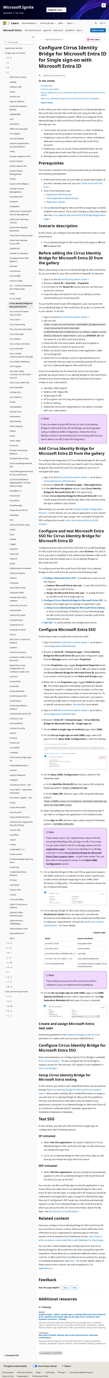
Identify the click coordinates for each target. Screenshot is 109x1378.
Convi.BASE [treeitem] (15, 747)
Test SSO (48, 622)
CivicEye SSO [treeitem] (15, 392)
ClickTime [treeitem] (14, 445)
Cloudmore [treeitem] (14, 500)
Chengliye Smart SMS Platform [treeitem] (19, 260)
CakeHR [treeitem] (13, 82)
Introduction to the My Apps (63, 1211)
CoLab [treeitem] (12, 563)
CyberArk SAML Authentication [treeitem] (16, 914)
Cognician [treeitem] (14, 554)
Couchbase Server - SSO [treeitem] (20, 785)
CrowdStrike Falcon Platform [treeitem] (18, 874)
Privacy (61, 1372)
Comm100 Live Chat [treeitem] (18, 605)
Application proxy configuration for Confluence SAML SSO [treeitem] (19, 668)
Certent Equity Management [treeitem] (16, 172)
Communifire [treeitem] (15, 610)
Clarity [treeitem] (12, 402)
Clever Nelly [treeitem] (15, 440)
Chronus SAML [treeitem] (16, 281)
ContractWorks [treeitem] (16, 723)
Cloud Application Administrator (62, 198)
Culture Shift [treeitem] (15, 889)
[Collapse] (33, 37)
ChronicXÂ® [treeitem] (15, 276)
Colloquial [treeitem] (14, 583)
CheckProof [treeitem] (15, 248)
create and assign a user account (83, 1034)
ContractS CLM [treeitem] (16, 718)
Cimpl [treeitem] (12, 293)
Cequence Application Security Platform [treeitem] (19, 145)
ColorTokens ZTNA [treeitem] (18, 587)
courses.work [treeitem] (15, 812)
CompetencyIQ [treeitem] (16, 620)
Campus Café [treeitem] (15, 87)
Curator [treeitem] (13, 894)
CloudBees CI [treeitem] (15, 491)
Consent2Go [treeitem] (15, 681)
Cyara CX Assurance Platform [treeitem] (18, 906)
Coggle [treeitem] (13, 544)
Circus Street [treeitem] (15, 298)
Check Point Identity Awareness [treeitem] (18, 229)
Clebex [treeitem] (13, 431)
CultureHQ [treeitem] (14, 885)
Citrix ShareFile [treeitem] (16, 387)
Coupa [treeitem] (12, 802)
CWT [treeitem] (12, 119)
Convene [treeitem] (13, 738)
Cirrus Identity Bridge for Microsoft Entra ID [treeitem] (21, 305)
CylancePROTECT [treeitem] (17, 933)
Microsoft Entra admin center (72, 279)
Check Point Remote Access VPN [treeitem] (18, 242)
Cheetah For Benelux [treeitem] (19, 253)
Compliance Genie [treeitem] (18, 629)
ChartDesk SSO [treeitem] (16, 196)
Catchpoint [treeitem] (14, 124)
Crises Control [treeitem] (16, 854)
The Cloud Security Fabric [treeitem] (21, 329)
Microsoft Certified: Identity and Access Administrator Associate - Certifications (69, 1336)
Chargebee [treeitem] (14, 206)
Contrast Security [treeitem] (17, 728)
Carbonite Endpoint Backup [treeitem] (18, 108)
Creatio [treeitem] (13, 844)
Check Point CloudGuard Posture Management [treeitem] (20, 213)
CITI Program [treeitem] (15, 366)
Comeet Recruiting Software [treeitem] (18, 599)
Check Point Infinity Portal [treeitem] (21, 235)
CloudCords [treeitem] (15, 495)
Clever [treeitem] (12, 436)
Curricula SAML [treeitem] (16, 899)
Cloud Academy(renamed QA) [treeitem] (21, 465)
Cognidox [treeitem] (14, 549)
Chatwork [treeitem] (14, 201)
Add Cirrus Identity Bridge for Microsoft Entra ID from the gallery (70, 98)
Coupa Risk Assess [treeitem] (18, 807)
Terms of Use (8, 1376)
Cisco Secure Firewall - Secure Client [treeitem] (20, 313)
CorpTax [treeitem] (13, 770)
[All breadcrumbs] (41, 39)
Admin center (98, 30)
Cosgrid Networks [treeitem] (17, 775)
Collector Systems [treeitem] (17, 573)
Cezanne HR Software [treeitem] (19, 184)
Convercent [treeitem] (15, 742)
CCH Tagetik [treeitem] (15, 133)
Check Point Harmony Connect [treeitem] (19, 221)
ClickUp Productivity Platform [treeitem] (18, 452)
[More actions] (104, 39)
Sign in (103, 23)
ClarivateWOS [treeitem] (16, 407)
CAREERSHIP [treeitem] (15, 114)
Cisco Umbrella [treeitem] (16, 348)
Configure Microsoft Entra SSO (60, 578)
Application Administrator (59, 194)
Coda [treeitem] (12, 534)
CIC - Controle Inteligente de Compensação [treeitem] (21, 287)
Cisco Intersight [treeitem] (17, 334)
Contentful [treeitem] (14, 686)
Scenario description (50, 89)
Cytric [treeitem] (12, 938)
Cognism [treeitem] (13, 558)
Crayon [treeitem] (13, 839)
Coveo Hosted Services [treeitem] (20, 817)
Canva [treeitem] (12, 91)
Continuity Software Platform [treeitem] (18, 707)
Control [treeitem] (13, 733)
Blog (38, 1372)
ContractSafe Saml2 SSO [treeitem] (20, 713)
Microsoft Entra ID (54, 39)
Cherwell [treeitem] (13, 266)
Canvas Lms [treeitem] (15, 96)
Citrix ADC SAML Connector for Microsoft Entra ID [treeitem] (20, 374)
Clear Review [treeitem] (15, 421)
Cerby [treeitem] (12, 151)
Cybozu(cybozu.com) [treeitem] (19, 928)
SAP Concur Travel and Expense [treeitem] (20, 641)
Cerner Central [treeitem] (16, 161)
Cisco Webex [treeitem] (15, 339)
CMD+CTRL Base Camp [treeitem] (20, 524)
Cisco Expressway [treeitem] (17, 324)
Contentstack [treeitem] (15, 701)
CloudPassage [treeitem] (16, 505)
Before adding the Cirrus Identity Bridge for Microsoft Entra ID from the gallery (73, 93)
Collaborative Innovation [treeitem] (20, 568)
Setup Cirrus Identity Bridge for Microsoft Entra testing (75, 607)
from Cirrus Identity (49, 1060)
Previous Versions (25, 1372)
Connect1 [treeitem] (14, 676)
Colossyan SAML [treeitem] (17, 592)
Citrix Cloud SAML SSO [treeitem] (20, 382)
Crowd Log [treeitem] (14, 867)
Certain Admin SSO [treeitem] (18, 166)
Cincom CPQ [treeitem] (15, 830)
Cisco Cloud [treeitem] (15, 319)
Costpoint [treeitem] (14, 780)
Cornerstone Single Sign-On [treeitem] (21, 759)
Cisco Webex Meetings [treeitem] (20, 361)
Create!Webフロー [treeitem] (18, 849)
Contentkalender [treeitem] (17, 691)
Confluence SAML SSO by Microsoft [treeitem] (21, 659)
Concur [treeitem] (13, 634)
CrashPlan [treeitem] (14, 835)
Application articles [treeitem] (13, 48)
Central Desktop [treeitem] (17, 138)
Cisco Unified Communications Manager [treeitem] (21, 355)
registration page (55, 849)
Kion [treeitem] (12, 520)
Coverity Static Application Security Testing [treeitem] (21, 824)
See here (77, 704)
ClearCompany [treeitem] (16, 426)
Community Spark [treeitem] (17, 615)
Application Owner (55, 201)
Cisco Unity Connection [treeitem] (20, 344)
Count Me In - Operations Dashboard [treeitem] (21, 791)
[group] (75, 952)
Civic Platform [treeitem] (16, 397)
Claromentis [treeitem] (15, 416)
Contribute (50, 1372)
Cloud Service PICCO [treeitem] (19, 510)
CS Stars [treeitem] (13, 880)
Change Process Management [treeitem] (17, 190)
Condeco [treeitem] (13, 647)
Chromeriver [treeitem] (15, 271)
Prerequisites (47, 85)
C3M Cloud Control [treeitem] (18, 77)
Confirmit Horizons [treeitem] (18, 652)
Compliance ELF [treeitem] (17, 625)
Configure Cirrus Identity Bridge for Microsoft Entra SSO (73, 600)
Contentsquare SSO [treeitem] (18, 696)
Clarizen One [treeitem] (15, 411)
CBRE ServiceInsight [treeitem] (19, 129)
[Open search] (95, 23)
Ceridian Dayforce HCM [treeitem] (20, 156)
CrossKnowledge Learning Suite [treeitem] (21, 861)
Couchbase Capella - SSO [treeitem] (21, 797)
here (71, 1260)
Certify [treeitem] (12, 179)
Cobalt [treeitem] (12, 529)
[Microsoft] (5, 23)
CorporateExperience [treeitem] (19, 765)
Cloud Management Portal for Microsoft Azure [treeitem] (21, 473)
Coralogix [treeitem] (14, 752)
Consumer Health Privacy (80, 1372)
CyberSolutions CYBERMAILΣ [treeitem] (16, 922)
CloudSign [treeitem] (14, 515)
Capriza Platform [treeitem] (17, 101)
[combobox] (18, 42)
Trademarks (22, 1376)
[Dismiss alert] (104, 5)
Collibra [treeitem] (13, 578)
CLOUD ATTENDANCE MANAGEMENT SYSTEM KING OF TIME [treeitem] (20, 482)
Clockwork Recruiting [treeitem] (19, 458)
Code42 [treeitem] (13, 539)
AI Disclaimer (8, 1372)
